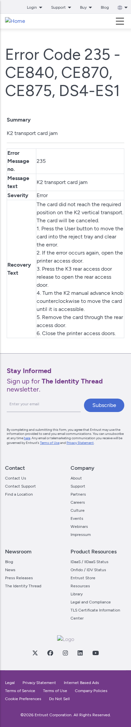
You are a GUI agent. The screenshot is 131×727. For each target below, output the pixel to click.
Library (77, 594)
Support (78, 486)
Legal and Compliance (91, 602)
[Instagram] (65, 653)
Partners (78, 494)
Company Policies (91, 690)
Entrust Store (83, 578)
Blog (105, 7)
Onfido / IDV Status (88, 569)
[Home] (15, 21)
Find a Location (19, 494)
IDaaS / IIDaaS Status (89, 561)
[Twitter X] (35, 653)
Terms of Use (49, 443)
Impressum (81, 534)
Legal (10, 682)
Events (77, 518)
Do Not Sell (59, 698)
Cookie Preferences (23, 698)
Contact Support (20, 486)
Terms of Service (20, 690)
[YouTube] (95, 653)
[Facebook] (50, 653)
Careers (78, 502)
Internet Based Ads (81, 682)
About (76, 478)
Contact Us (15, 478)
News (10, 569)
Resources (80, 586)
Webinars (79, 526)
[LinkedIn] (80, 653)
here (27, 438)
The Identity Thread (23, 586)
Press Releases (19, 578)
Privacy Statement (80, 443)
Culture (78, 510)
